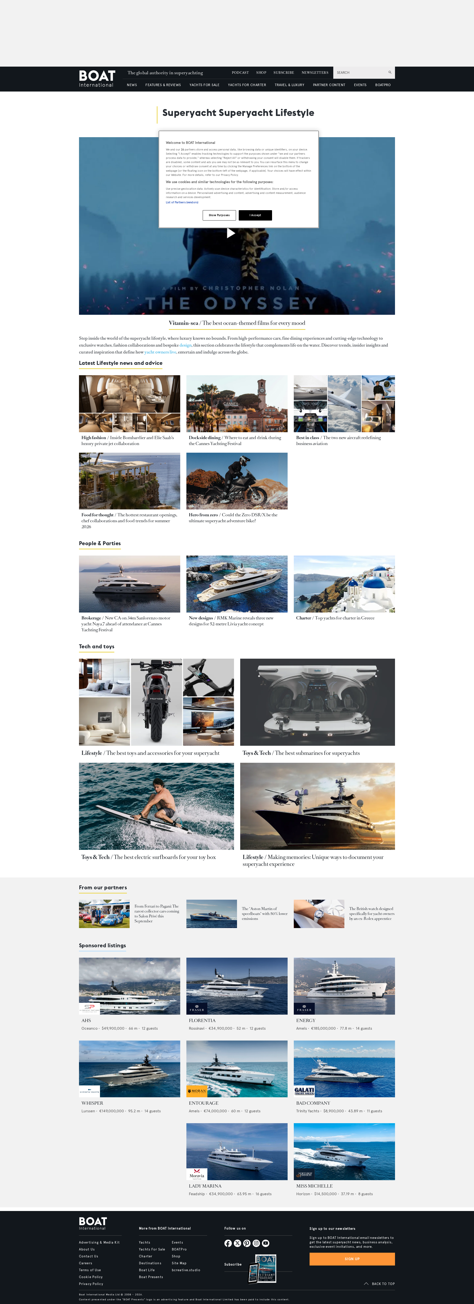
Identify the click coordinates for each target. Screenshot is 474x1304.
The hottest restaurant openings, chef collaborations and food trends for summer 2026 (129, 521)
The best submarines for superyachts (317, 753)
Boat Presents (151, 1277)
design (185, 345)
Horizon (303, 1194)
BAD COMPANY (313, 1103)
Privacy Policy (91, 1284)
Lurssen (88, 1111)
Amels (301, 1028)
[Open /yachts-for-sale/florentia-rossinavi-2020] (237, 986)
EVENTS (360, 85)
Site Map (179, 1263)
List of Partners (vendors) (182, 202)
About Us (87, 1249)
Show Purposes (219, 215)
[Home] (101, 79)
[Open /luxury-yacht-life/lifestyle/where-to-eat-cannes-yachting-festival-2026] (237, 403)
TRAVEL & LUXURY (289, 85)
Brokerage (91, 618)
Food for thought (97, 515)
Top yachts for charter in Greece (345, 618)
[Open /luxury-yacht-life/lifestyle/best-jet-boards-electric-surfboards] (156, 806)
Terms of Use (90, 1270)
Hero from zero (203, 515)
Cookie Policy (91, 1277)
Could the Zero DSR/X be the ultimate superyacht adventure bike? (233, 518)
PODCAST (240, 73)
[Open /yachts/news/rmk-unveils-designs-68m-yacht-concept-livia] (237, 584)
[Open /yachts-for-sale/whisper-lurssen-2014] (129, 1069)
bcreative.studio (186, 1270)
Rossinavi (196, 1028)
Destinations (150, 1263)
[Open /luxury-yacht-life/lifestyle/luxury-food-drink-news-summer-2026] (129, 481)
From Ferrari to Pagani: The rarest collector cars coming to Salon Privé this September (157, 914)
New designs (201, 618)
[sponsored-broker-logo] (89, 1013)
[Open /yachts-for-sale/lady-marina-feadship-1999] (237, 1151)
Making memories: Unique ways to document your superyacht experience (313, 861)
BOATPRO (383, 85)
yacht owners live (160, 352)
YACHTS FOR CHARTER (247, 85)
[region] (238, 179)
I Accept (255, 215)
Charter (303, 618)
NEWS (132, 85)
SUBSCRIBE (284, 73)
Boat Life (147, 1270)
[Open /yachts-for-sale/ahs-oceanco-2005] (129, 986)
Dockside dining (204, 438)
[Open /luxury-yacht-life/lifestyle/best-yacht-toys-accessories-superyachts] (156, 702)
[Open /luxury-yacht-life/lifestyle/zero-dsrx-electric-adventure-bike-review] (237, 481)
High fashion (93, 438)
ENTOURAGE (203, 1103)
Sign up (352, 1259)
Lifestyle (91, 753)
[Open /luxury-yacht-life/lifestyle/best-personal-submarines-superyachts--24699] (317, 702)
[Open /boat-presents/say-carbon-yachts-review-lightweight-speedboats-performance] (211, 914)
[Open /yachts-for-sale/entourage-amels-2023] (237, 1069)
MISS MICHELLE (314, 1186)
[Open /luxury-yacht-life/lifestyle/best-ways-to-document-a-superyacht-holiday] (317, 806)
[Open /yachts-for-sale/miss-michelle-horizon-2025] (344, 1151)
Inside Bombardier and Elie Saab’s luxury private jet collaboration (127, 441)
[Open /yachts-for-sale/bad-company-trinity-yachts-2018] (344, 1069)
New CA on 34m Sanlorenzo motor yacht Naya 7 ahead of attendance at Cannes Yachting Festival (125, 624)
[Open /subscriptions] (257, 1269)
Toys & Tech (257, 753)
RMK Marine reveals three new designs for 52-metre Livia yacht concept (231, 621)
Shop (176, 1256)
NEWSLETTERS (315, 73)
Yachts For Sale (152, 1249)
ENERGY (306, 1021)
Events (177, 1243)
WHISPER (92, 1103)
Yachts (144, 1243)
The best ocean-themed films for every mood (253, 323)
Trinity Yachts (307, 1111)
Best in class (307, 438)
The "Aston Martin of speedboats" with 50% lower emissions (265, 913)
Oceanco (89, 1028)
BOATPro (179, 1249)
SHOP (261, 73)
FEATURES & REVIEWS (163, 85)
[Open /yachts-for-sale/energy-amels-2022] (344, 986)
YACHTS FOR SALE (204, 85)
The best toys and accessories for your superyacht (162, 753)
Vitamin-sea (183, 323)
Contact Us (88, 1256)
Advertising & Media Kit (99, 1243)
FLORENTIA (202, 1021)
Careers (85, 1263)
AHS (86, 1021)
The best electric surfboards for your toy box (165, 857)
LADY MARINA (205, 1186)
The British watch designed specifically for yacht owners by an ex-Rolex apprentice (372, 913)
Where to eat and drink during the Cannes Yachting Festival (235, 441)
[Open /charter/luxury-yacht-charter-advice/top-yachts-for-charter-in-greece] (344, 584)
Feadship (197, 1194)
